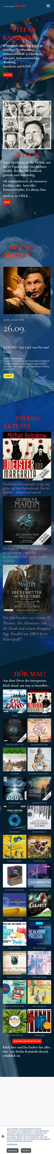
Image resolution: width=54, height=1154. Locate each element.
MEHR (6, 202)
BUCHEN (8, 75)
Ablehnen (26, 1151)
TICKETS (8, 376)
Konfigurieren (12, 1144)
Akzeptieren (12, 1151)
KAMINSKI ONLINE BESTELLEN (27, 1041)
